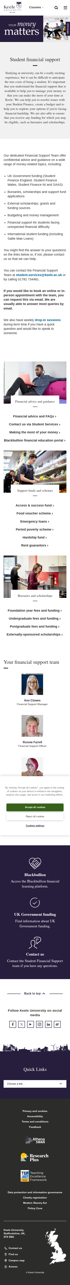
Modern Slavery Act (35, 1202)
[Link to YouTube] (30, 1024)
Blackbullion (35, 875)
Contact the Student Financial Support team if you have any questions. (35, 963)
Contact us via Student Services (33, 424)
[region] (35, 805)
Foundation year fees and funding (34, 610)
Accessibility (35, 1116)
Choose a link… (16, 1083)
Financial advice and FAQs (33, 416)
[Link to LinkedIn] (48, 1024)
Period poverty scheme (33, 529)
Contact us (35, 954)
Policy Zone (35, 1208)
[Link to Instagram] (39, 1024)
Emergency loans (33, 521)
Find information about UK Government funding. (35, 923)
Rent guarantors (33, 545)
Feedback (35, 1127)
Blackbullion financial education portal (33, 440)
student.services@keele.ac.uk (39, 275)
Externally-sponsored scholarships (33, 634)
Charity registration (35, 1197)
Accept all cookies (35, 807)
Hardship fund (34, 537)
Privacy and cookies (35, 1111)
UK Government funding (35, 914)
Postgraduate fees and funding (33, 626)
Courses (35, 7)
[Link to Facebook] (12, 1024)
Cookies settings (35, 825)
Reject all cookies (35, 816)
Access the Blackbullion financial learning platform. (35, 884)
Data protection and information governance (35, 1192)
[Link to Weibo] (57, 1024)
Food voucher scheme (34, 513)
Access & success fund (34, 505)
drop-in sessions (48, 320)
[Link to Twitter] (21, 1024)
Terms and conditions (35, 1121)
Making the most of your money (33, 432)
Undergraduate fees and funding (34, 618)
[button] (56, 7)
